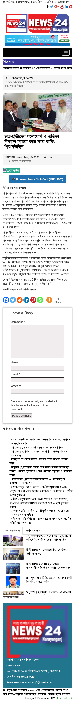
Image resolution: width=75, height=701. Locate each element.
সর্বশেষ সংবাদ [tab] (12, 530)
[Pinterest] (33, 297)
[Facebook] (6, 297)
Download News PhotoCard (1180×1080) (39, 179)
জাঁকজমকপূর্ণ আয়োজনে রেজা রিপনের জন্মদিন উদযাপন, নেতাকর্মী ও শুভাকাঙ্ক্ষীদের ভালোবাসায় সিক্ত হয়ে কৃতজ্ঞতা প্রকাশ (39, 503)
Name (15, 362)
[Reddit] (20, 297)
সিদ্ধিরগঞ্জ (28, 78)
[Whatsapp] (40, 297)
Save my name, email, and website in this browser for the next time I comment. (34, 405)
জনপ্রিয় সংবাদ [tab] (33, 530)
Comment (18, 322)
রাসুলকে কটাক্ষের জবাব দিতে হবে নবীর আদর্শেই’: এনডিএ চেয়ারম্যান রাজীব (48, 538)
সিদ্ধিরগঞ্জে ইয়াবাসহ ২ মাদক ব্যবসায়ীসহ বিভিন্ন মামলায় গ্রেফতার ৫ (48, 565)
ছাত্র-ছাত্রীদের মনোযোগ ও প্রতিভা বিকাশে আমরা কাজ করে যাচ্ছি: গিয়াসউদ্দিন (31, 142)
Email (15, 374)
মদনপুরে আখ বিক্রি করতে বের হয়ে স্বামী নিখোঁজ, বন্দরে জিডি (49, 579)
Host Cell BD (64, 698)
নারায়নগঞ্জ (17, 78)
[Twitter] (13, 297)
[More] (49, 297)
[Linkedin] (26, 297)
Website (16, 386)
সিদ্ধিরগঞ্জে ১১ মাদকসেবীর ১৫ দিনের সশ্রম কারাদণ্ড (43, 68)
